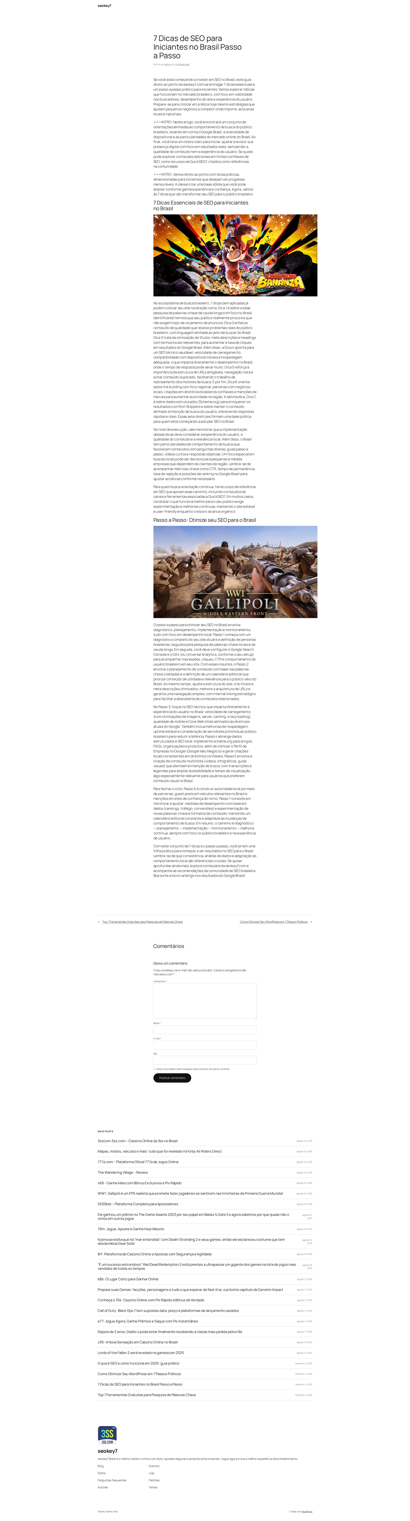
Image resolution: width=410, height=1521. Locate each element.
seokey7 (104, 5)
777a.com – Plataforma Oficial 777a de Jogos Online (138, 1162)
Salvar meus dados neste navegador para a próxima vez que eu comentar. (193, 1068)
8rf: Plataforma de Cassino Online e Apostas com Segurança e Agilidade (155, 1254)
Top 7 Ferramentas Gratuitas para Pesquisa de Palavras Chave (142, 922)
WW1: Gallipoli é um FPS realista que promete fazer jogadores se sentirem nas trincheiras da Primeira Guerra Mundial (190, 1193)
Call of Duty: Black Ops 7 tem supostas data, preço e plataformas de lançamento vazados (168, 1311)
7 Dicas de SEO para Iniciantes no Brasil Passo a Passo (140, 1384)
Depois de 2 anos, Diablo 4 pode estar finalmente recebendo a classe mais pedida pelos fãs (170, 1332)
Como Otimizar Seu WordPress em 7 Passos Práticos (274, 922)
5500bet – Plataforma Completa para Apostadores (138, 1204)
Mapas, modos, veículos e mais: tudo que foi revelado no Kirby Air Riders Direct (160, 1151)
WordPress (307, 1511)
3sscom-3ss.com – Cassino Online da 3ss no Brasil (138, 1141)
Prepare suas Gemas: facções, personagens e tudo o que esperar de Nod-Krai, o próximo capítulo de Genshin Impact (190, 1290)
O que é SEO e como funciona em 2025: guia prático (138, 1363)
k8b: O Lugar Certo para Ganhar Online (128, 1279)
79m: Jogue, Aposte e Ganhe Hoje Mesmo (131, 1229)
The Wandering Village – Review (123, 1172)
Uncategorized (182, 64)
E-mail (157, 1038)
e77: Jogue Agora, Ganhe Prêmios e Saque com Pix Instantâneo (148, 1321)
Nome (157, 1023)
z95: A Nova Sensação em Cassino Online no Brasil (138, 1342)
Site (155, 1053)
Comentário (160, 981)
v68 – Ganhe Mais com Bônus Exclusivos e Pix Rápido (140, 1183)
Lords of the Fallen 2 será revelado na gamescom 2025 (141, 1353)
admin (167, 64)
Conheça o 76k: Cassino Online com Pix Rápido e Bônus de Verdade (151, 1300)
